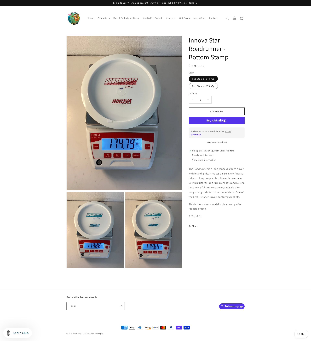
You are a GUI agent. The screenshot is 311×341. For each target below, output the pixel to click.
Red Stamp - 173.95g (203, 86)
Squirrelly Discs (79, 333)
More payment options (217, 142)
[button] (103, 18)
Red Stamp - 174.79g (203, 78)
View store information (204, 159)
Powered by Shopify (95, 333)
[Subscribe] (121, 306)
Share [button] (195, 226)
